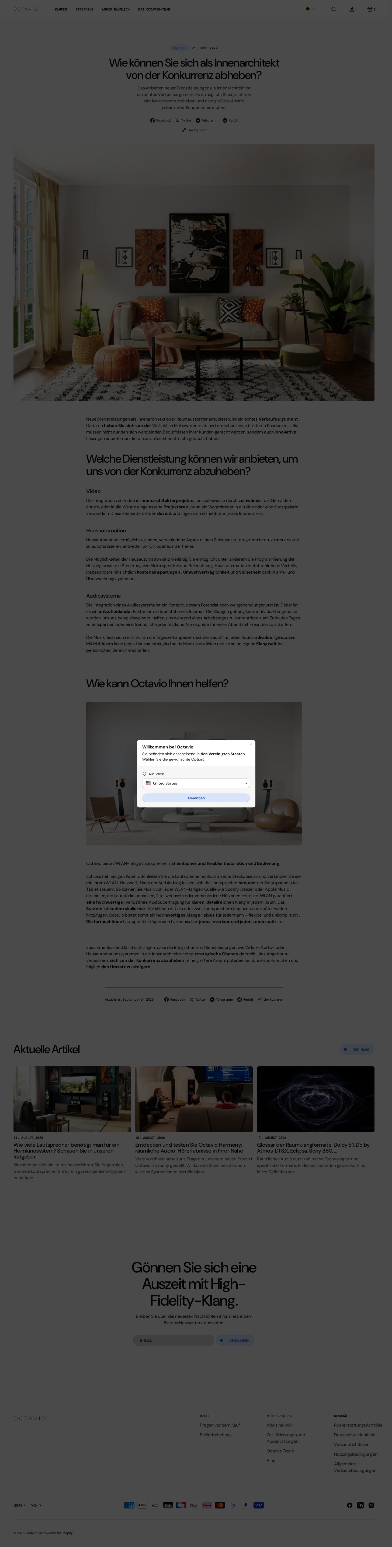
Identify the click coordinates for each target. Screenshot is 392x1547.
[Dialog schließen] (251, 744)
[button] (196, 783)
